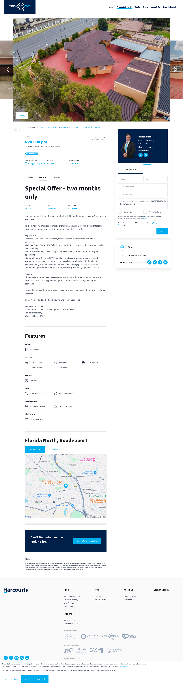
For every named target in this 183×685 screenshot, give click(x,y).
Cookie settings (11, 679)
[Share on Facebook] (149, 262)
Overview (29, 177)
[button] (8, 70)
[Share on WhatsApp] (160, 262)
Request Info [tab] (130, 169)
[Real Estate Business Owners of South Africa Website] (81, 651)
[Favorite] (16, 129)
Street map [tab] (35, 449)
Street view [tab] (55, 449)
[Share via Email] (165, 262)
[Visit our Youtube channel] (27, 658)
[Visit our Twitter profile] (22, 658)
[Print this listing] (122, 247)
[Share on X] (155, 262)
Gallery (22, 115)
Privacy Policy (147, 219)
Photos (156, 118)
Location (56, 177)
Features (43, 177)
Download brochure (137, 255)
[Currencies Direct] (114, 651)
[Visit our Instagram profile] (16, 658)
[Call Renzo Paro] (140, 155)
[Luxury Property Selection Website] (70, 637)
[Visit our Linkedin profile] (11, 658)
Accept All (41, 679)
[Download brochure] (122, 255)
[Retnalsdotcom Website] (110, 637)
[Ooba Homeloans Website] (129, 637)
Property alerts (155, 212)
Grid (164, 118)
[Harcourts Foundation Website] (89, 637)
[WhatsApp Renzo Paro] (146, 155)
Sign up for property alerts (87, 541)
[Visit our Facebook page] (6, 658)
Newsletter (128, 212)
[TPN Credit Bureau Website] (68, 651)
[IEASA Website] (96, 651)
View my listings (143, 150)
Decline (27, 679)
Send (162, 231)
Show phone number (145, 147)
